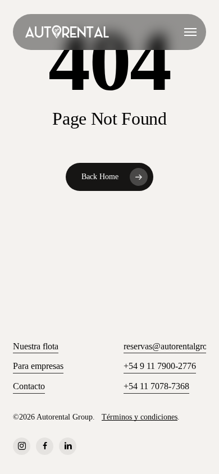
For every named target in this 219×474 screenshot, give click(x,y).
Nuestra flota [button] (35, 346)
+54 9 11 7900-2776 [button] (160, 366)
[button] (190, 32)
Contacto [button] (29, 386)
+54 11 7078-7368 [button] (156, 386)
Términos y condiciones (139, 416)
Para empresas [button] (38, 366)
